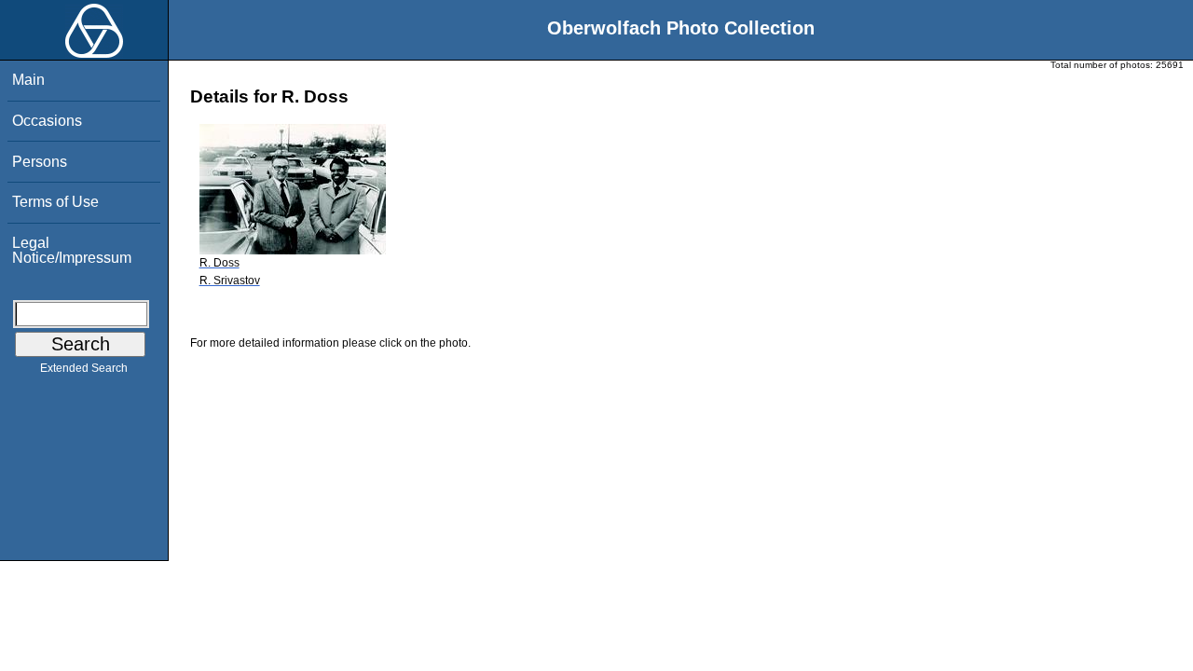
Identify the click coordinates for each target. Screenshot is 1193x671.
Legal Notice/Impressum (71, 250)
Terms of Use (55, 202)
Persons (39, 162)
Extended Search (84, 368)
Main (28, 80)
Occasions (47, 121)
